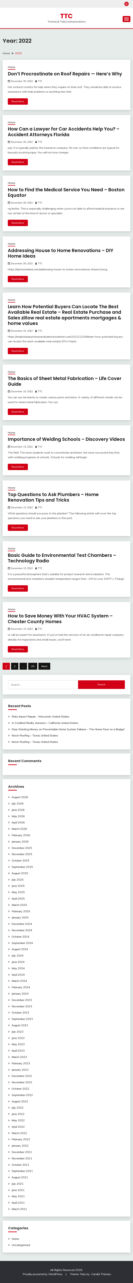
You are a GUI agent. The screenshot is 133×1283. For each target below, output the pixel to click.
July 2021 (18, 1183)
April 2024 (18, 974)
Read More (18, 101)
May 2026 (18, 816)
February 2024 (21, 987)
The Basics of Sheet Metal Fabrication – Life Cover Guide (64, 381)
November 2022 (22, 1082)
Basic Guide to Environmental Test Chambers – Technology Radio (62, 558)
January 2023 (20, 1069)
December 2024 (22, 924)
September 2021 (22, 1171)
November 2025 (22, 854)
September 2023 (22, 1019)
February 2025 (21, 911)
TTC (66, 16)
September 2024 (22, 943)
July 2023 (18, 1031)
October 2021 (20, 1164)
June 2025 (18, 885)
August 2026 (20, 797)
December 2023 (22, 1000)
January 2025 (20, 917)
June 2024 (18, 962)
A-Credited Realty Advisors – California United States (45, 723)
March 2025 (19, 905)
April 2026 (18, 822)
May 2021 (18, 1196)
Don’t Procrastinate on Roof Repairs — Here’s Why (65, 74)
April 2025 (18, 898)
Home (11, 67)
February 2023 (21, 1063)
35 (32, 666)
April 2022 (18, 1126)
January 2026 (20, 841)
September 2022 (22, 1095)
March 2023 (19, 1057)
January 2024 (20, 993)
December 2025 (22, 848)
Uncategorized (21, 1245)
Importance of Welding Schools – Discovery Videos (66, 439)
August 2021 (20, 1177)
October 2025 (20, 860)
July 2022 (18, 1107)
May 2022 (18, 1120)
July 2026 (18, 803)
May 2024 (18, 968)
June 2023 (18, 1038)
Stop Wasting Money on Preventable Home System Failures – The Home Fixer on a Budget (68, 729)
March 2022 (19, 1133)
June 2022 (18, 1114)
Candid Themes (101, 1274)
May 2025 (18, 892)
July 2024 (18, 955)
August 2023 (20, 1025)
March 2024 (19, 981)
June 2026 (18, 810)
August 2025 (20, 873)
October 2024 (20, 936)
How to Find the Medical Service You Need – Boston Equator (66, 193)
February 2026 (21, 835)
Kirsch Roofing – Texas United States (35, 735)
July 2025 (18, 879)
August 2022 (20, 1101)
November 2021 (22, 1158)
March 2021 (19, 1209)
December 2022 (22, 1076)
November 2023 (22, 1006)
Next (44, 666)
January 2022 (20, 1145)
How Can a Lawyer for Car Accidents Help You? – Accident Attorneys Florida (63, 132)
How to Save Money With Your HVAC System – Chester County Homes (60, 619)
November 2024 (22, 930)
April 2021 (18, 1202)
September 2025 (22, 867)
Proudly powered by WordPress (43, 1274)
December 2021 (22, 1152)
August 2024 (20, 949)
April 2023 (18, 1050)
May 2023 (18, 1044)
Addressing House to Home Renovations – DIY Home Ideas (60, 253)
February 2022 (21, 1139)
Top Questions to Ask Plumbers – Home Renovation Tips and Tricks (53, 497)
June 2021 (18, 1190)
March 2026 (19, 828)
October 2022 (20, 1088)
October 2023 (20, 1012)
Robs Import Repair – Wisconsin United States (40, 716)
